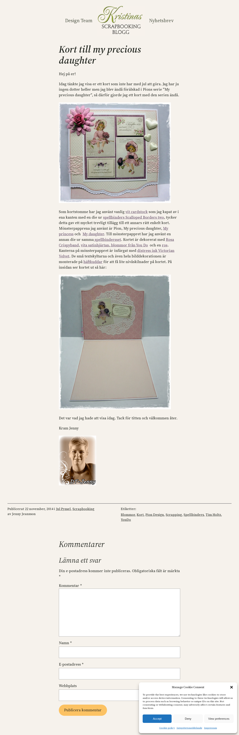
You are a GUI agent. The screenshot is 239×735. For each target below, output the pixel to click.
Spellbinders (194, 514)
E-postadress (71, 664)
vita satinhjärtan (95, 245)
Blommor (128, 514)
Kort (140, 514)
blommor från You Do (129, 245)
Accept (157, 718)
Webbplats (68, 685)
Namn (65, 642)
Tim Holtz (213, 514)
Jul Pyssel (63, 509)
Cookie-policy (167, 727)
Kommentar (70, 585)
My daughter (93, 234)
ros (164, 245)
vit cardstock (136, 211)
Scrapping (174, 514)
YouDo (126, 519)
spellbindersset (107, 239)
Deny (188, 718)
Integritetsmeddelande (189, 727)
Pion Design (154, 514)
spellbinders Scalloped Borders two (133, 217)
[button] (231, 687)
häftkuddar (93, 261)
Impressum (210, 727)
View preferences (218, 718)
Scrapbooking (83, 509)
